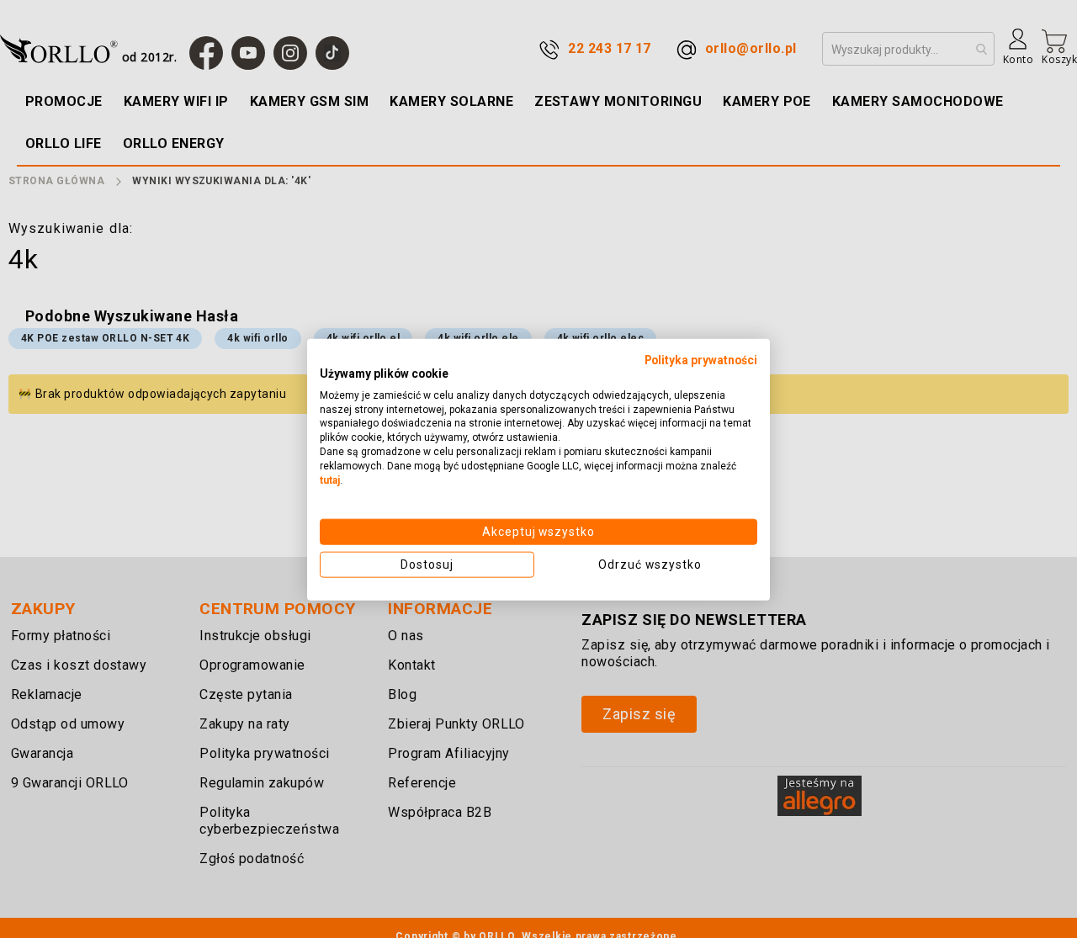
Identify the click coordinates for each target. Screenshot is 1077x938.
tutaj (330, 479)
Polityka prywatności (701, 359)
